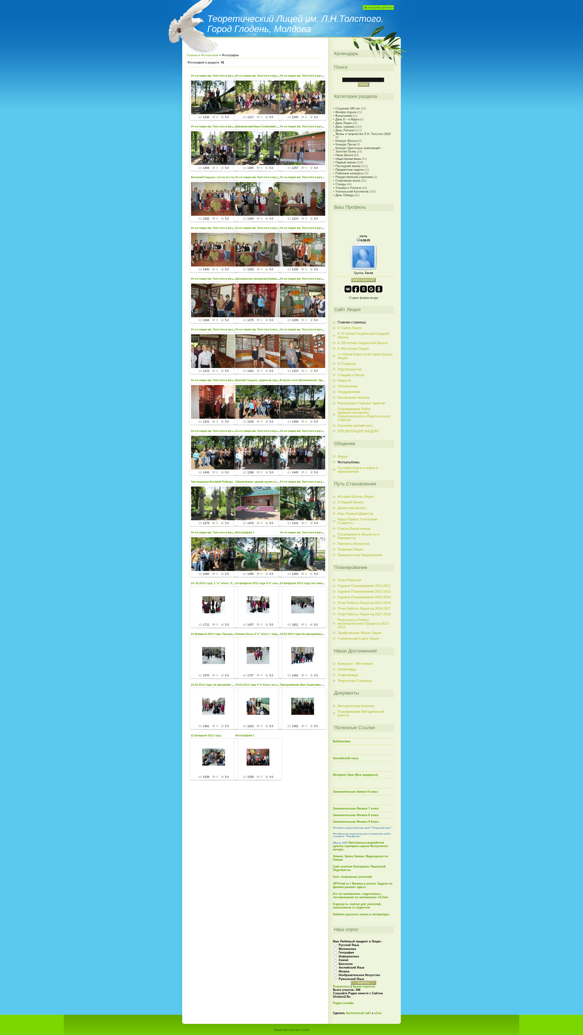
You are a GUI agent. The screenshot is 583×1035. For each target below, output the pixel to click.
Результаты (341, 986)
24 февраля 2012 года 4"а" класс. (258, 583)
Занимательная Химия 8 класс (355, 791)
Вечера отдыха (345, 112)
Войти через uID (363, 280)
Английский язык (345, 758)
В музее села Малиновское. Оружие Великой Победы (316, 380)
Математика (347, 949)
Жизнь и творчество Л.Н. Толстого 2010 (363, 134)
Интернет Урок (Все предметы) (355, 774)
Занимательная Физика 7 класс (356, 808)
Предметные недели (349, 169)
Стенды (340, 184)
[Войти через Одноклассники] (379, 289)
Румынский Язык (351, 979)
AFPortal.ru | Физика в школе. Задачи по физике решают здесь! (362, 885)
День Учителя (345, 130)
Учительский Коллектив (351, 191)
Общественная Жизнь (348, 158)
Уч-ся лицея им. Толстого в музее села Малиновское (226, 75)
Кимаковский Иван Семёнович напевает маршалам (270, 126)
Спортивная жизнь (348, 180)
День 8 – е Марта (347, 119)
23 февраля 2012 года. (206, 735)
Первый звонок (345, 162)
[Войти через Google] (371, 289)
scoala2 (216, 102)
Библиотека (341, 741)
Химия (343, 960)
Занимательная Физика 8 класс (356, 815)
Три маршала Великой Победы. (212, 481)
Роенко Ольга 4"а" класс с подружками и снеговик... (270, 634)
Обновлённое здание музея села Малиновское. (267, 481)
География (346, 952)
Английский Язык (351, 967)
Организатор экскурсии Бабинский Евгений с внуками (271, 278)
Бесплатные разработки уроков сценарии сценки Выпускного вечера (360, 846)
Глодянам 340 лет (347, 108)
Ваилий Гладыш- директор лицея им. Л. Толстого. (268, 380)
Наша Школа (344, 155)
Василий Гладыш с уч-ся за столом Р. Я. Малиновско (227, 177)
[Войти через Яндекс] (363, 289)
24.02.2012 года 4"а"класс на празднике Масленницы (271, 684)
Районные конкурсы (349, 173)
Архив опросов (364, 986)
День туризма (344, 126)
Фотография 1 (244, 532)
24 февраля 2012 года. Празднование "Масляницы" (226, 634)
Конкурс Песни (345, 144)
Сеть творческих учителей (352, 876)
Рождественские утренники (354, 177)
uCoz (378, 1013)
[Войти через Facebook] (355, 289)
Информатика (349, 956)
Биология (346, 964)
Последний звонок (348, 166)
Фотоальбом (209, 55)
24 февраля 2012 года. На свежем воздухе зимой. (314, 583)
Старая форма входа (363, 297)
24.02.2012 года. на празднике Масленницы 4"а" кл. (226, 684)
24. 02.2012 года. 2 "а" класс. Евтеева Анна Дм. (223, 583)
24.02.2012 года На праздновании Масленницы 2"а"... (316, 634)
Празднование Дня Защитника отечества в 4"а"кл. (314, 684)
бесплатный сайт (358, 1013)
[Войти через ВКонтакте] (348, 289)
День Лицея (343, 123)
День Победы (344, 195)
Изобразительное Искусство (359, 975)
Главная (192, 55)
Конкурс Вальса (346, 140)
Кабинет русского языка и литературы (361, 914)
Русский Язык (349, 945)
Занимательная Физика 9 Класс (356, 821)
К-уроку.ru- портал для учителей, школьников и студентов (357, 905)
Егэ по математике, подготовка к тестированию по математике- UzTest (360, 895)
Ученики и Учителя (348, 188)
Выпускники (343, 115)
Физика (344, 971)
